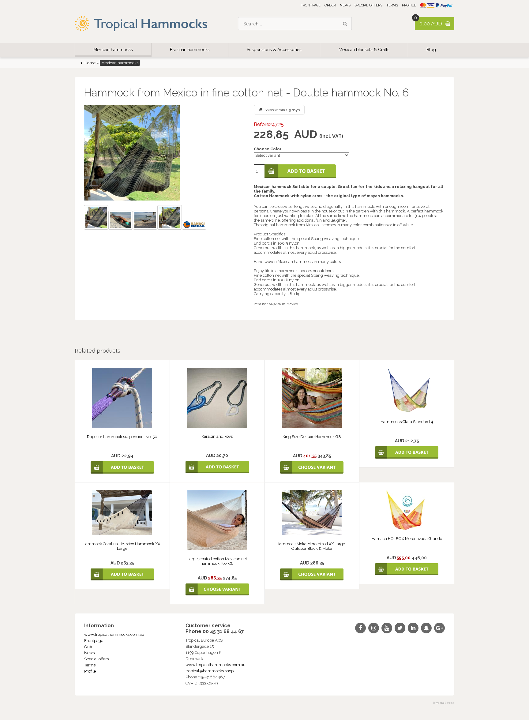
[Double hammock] (96, 218)
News (345, 5)
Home (90, 63)
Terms (392, 5)
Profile (409, 5)
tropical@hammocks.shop (210, 671)
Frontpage (311, 5)
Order (330, 5)
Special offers (368, 5)
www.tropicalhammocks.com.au (114, 634)
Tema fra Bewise (443, 702)
